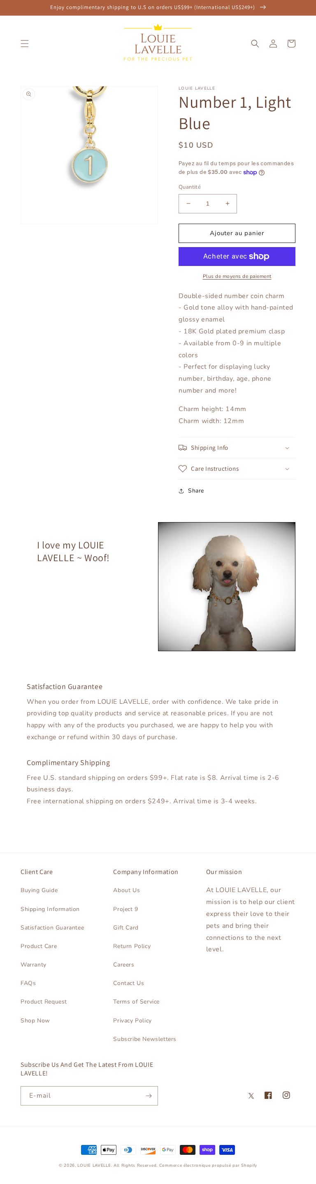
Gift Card (125, 928)
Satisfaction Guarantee (52, 928)
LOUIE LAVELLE (94, 1165)
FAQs (28, 983)
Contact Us (128, 983)
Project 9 (125, 909)
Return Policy (132, 946)
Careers (123, 965)
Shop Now (35, 1020)
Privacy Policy (132, 1020)
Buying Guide (39, 890)
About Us (126, 890)
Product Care (39, 946)
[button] (25, 44)
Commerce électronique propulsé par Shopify (208, 1165)
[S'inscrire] (148, 1095)
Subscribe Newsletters (145, 1039)
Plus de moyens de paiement (237, 276)
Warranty (33, 965)
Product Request (44, 1002)
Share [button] (196, 491)
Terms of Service (136, 1002)
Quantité (190, 187)
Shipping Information (50, 909)
